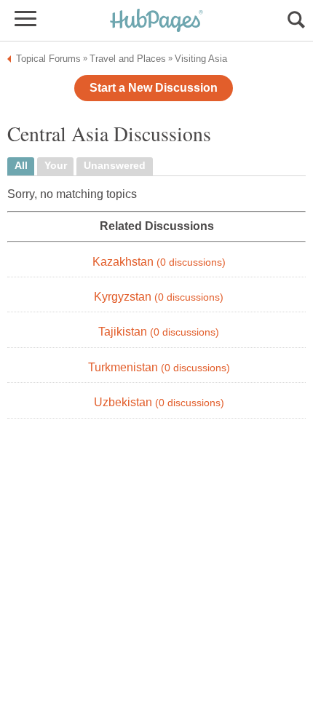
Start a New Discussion (154, 88)
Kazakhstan (159, 262)
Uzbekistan (159, 402)
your (55, 165)
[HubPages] (156, 21)
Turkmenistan (159, 367)
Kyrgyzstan (158, 296)
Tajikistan (158, 331)
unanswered (115, 165)
